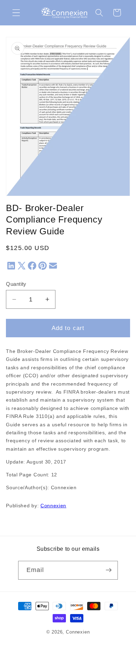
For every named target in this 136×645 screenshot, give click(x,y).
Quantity (16, 284)
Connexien (53, 505)
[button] (16, 13)
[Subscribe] (109, 570)
